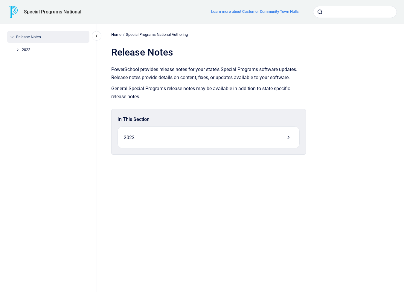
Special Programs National (52, 12)
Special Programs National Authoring (157, 34)
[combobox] (355, 12)
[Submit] (320, 12)
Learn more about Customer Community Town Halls (255, 11)
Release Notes (28, 37)
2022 (26, 49)
